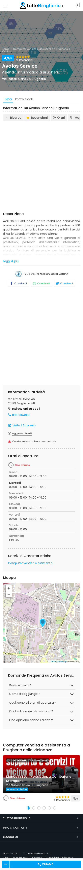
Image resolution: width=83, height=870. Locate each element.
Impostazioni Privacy (59, 857)
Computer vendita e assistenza (30, 563)
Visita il (24, 425)
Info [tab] (8, 99)
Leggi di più (11, 261)
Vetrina (6, 51)
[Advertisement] (41, 165)
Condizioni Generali (36, 853)
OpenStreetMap (58, 661)
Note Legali (10, 853)
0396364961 (21, 415)
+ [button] (8, 588)
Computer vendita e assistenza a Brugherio (40, 49)
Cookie (37, 857)
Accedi (78, 5)
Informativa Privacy (15, 857)
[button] (28, 808)
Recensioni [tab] (24, 99)
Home (5, 49)
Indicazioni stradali (26, 409)
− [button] (8, 594)
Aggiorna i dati (22, 433)
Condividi (20, 283)
